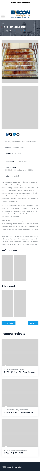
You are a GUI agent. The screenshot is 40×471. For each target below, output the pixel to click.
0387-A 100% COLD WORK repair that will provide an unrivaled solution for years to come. (20, 412)
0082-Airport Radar (14, 453)
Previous (9, 323)
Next (32, 323)
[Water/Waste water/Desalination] (17, 361)
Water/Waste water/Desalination (16, 369)
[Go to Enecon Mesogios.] (2, 31)
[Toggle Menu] (3, 16)
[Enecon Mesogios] (20, 15)
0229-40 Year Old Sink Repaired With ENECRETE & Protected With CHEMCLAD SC (20, 372)
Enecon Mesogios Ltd (14, 467)
